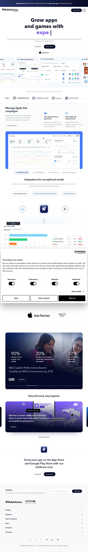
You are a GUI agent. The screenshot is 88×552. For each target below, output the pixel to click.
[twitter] (41, 540)
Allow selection (44, 298)
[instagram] (30, 540)
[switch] (33, 283)
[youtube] (47, 540)
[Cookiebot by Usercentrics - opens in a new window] (76, 252)
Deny (16, 298)
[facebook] (36, 540)
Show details (76, 291)
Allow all (72, 298)
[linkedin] (52, 540)
